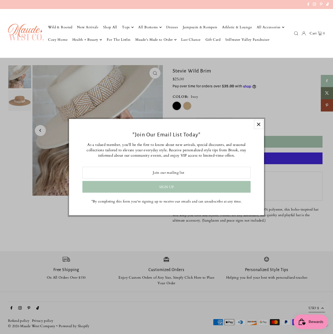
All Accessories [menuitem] (269, 27)
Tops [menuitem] (126, 27)
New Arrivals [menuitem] (87, 27)
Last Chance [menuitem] (191, 39)
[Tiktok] (327, 5)
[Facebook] (308, 5)
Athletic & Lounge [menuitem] (237, 27)
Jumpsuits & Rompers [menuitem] (200, 27)
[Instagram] (314, 5)
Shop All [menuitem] (110, 27)
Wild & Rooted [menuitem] (60, 27)
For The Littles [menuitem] (119, 39)
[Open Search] (296, 33)
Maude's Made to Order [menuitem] (154, 39)
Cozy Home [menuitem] (58, 39)
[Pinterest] (321, 5)
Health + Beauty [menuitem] (85, 39)
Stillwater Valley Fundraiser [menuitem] (247, 39)
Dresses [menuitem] (172, 27)
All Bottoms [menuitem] (148, 27)
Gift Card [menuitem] (213, 39)
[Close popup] (258, 124)
